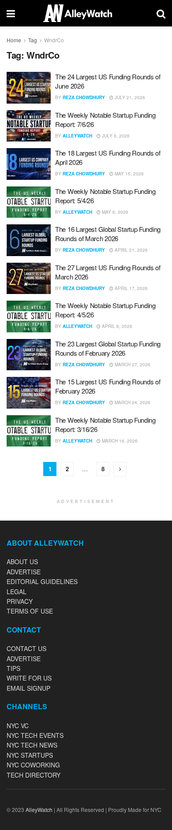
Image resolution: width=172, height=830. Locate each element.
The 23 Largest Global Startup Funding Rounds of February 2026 (108, 348)
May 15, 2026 (128, 174)
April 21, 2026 (130, 250)
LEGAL (16, 591)
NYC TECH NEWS (32, 745)
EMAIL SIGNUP (28, 688)
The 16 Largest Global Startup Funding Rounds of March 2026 (108, 233)
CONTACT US (26, 648)
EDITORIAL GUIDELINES (42, 581)
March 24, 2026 (131, 402)
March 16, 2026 (119, 441)
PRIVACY (20, 601)
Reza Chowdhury (84, 97)
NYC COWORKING (33, 764)
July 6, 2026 (115, 136)
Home (14, 40)
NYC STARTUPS (30, 755)
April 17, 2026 (130, 288)
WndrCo (54, 40)
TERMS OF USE (30, 611)
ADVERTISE (24, 571)
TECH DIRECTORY (33, 774)
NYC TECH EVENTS (35, 735)
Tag (32, 40)
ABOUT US (22, 561)
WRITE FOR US (29, 678)
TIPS (13, 668)
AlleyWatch (77, 136)
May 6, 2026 (114, 212)
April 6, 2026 (116, 326)
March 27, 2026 (131, 364)
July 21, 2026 (129, 97)
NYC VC (18, 725)
